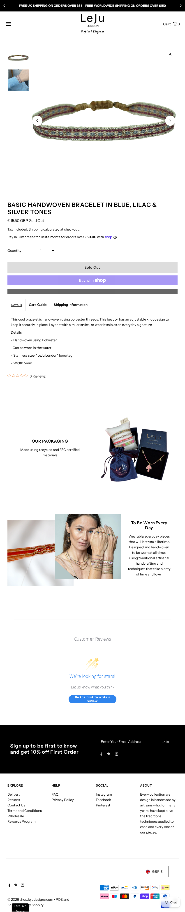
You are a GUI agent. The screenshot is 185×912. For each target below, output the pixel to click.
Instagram (104, 794)
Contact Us (16, 805)
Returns (13, 800)
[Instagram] (116, 755)
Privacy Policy (63, 800)
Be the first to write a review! (92, 699)
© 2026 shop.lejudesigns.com (30, 899)
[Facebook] (101, 755)
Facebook (103, 800)
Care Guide (38, 304)
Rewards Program (21, 821)
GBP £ (157, 871)
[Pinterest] (108, 755)
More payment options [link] (92, 291)
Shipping (36, 229)
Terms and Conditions (24, 810)
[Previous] (4, 5)
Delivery (13, 794)
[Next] (180, 5)
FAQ (55, 794)
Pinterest (103, 805)
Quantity (14, 250)
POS (59, 899)
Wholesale (15, 816)
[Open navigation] (41, 24)
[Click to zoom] (170, 54)
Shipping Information (71, 304)
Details (16, 305)
